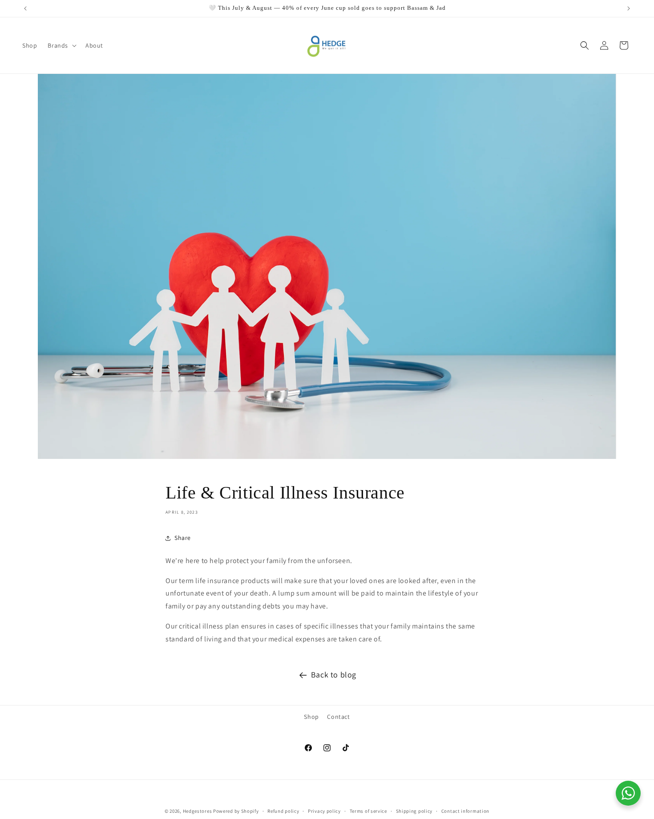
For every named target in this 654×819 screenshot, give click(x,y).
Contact (338, 717)
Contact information (465, 810)
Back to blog (333, 674)
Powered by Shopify (236, 811)
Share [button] (182, 538)
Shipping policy (414, 810)
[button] (61, 45)
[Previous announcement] (25, 8)
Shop (311, 717)
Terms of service (368, 810)
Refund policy (283, 810)
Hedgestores (197, 811)
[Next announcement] (628, 8)
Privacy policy (324, 810)
